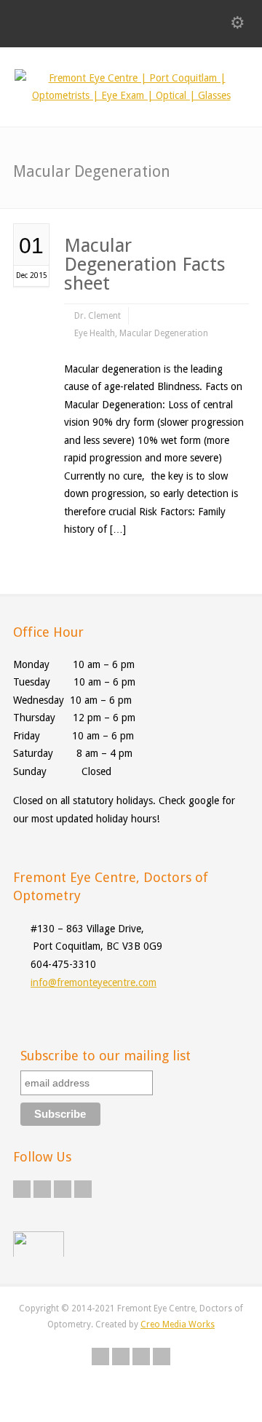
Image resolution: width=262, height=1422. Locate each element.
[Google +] (62, 1189)
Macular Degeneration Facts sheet (145, 264)
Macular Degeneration (163, 333)
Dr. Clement (97, 316)
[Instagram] (83, 1189)
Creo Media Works (177, 1324)
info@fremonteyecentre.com (93, 982)
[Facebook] (42, 1189)
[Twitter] (22, 1189)
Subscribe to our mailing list (105, 1055)
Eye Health (94, 333)
